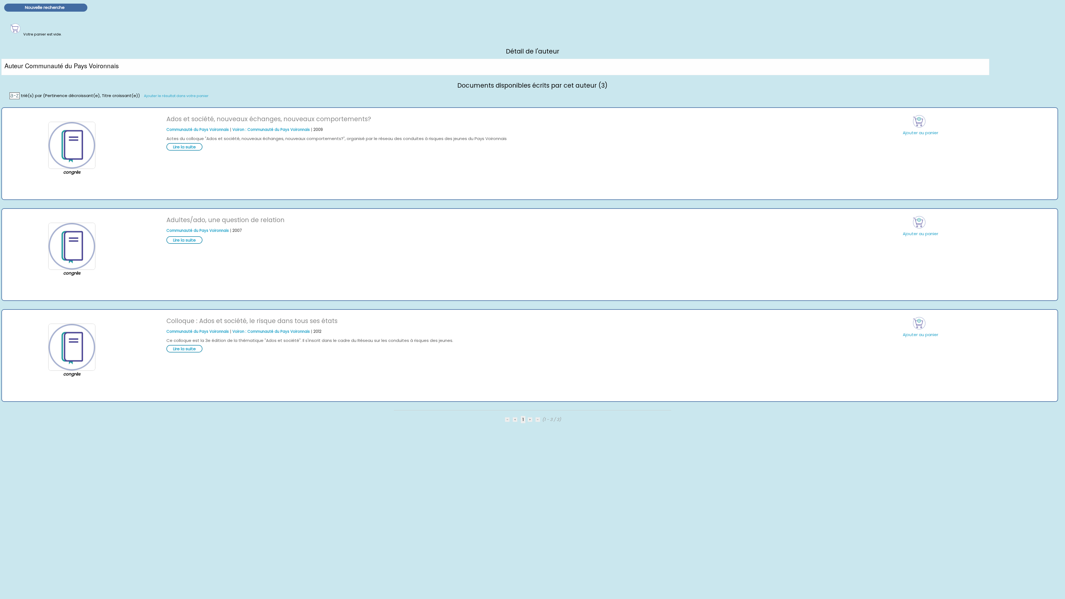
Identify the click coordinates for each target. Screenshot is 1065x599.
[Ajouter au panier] (919, 121)
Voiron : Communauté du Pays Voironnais (271, 129)
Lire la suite (184, 147)
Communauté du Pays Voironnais (197, 129)
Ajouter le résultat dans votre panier (176, 95)
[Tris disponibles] (15, 95)
